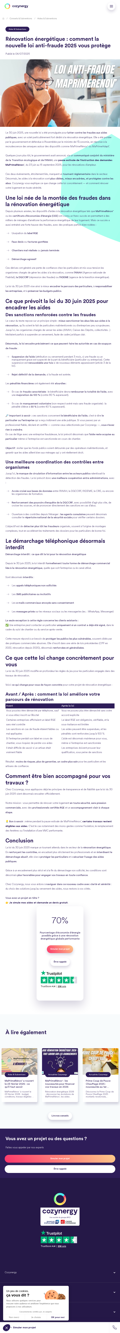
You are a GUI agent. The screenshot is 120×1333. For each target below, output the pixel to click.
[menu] (111, 6)
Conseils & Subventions (21, 19)
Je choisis (36, 1317)
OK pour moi (58, 1317)
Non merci (14, 1317)
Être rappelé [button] (60, 962)
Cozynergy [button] (11, 1272)
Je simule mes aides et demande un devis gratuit (38, 902)
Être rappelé (60, 1169)
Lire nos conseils (60, 1116)
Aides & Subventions (47, 19)
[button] (114, 1327)
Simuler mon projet (60, 949)
